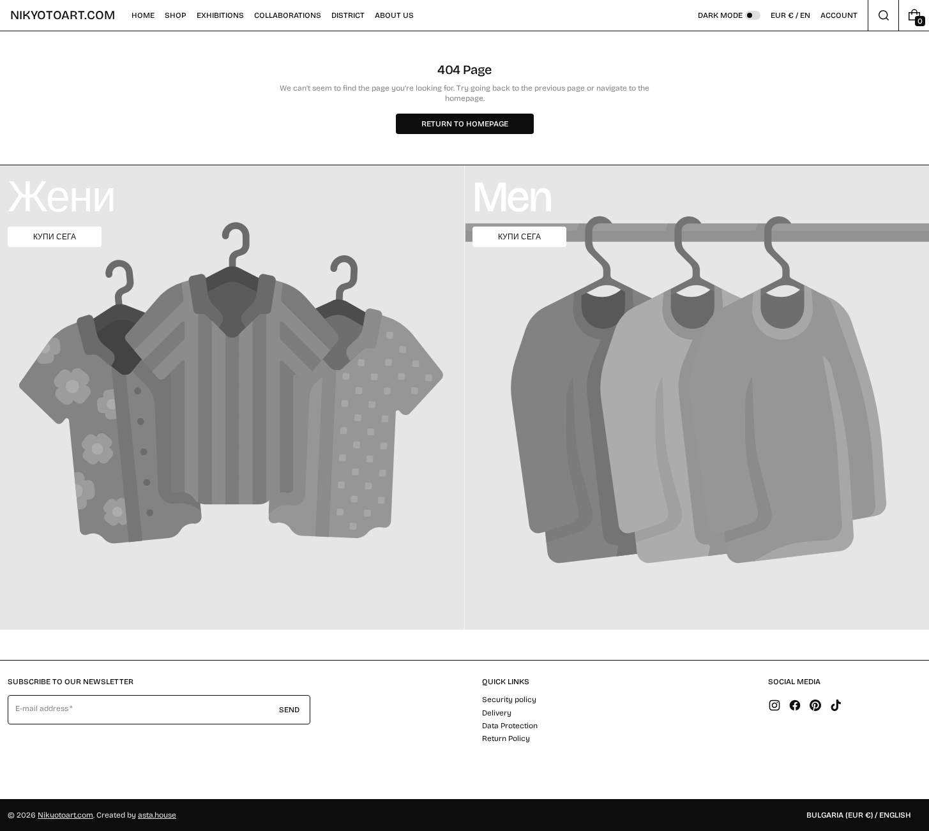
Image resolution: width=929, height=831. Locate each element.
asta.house (157, 815)
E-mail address (42, 708)
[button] (176, 15)
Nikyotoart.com (65, 815)
